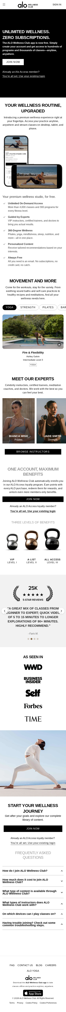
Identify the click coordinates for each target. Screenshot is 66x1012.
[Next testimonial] (61, 611)
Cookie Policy (31, 1003)
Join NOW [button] (32, 828)
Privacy (20, 1003)
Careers (50, 965)
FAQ (12, 965)
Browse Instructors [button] (33, 451)
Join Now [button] (13, 62)
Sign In (57, 4)
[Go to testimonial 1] (28, 632)
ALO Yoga (33, 970)
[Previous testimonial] (5, 611)
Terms (12, 1003)
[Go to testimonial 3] (34, 632)
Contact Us (25, 965)
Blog (39, 965)
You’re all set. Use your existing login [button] (33, 843)
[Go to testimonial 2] (31, 632)
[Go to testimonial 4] (38, 632)
